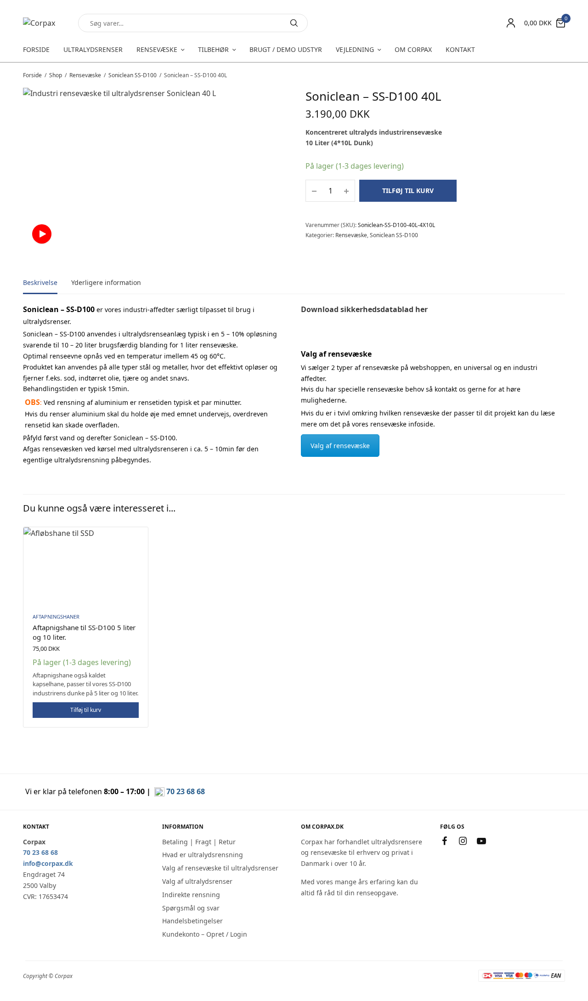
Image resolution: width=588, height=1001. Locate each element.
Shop (55, 75)
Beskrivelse (40, 283)
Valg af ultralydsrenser (197, 881)
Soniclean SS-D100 (132, 75)
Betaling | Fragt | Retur (199, 841)
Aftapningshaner (56, 616)
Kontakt (460, 49)
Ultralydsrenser (93, 49)
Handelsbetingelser (192, 920)
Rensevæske (156, 49)
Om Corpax (413, 49)
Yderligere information (106, 283)
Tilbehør (213, 49)
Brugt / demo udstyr (285, 49)
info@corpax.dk (48, 863)
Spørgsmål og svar (191, 908)
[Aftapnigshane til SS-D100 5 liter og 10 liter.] (85, 566)
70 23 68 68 (185, 791)
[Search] (294, 23)
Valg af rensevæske (340, 445)
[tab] (47, 286)
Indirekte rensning (191, 894)
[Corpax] (39, 22)
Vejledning (355, 49)
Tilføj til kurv (408, 190)
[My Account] (511, 23)
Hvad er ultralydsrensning (202, 854)
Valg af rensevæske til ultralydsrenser (220, 868)
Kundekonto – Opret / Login (204, 934)
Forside (36, 49)
